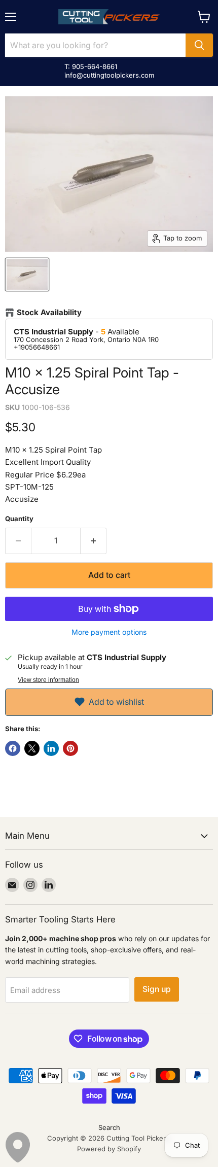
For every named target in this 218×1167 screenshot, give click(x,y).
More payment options (109, 632)
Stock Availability (49, 312)
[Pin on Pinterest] (70, 748)
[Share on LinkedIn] (51, 748)
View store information (48, 679)
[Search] (199, 45)
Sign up (156, 989)
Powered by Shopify (109, 1149)
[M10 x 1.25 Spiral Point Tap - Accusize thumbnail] (27, 274)
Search (109, 1127)
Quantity (19, 519)
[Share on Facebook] (12, 748)
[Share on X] (32, 748)
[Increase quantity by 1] (93, 541)
